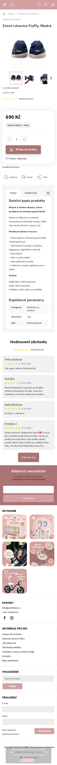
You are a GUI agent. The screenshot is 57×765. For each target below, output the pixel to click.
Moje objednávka (10, 660)
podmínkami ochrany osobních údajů (28, 479)
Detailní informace (11, 167)
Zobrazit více (28, 457)
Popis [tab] (13, 193)
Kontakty (6, 656)
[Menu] (4, 4)
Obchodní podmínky (11, 647)
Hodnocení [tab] (31, 193)
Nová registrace (9, 730)
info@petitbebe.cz (11, 608)
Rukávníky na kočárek (33, 309)
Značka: (8, 92)
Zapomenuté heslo (10, 734)
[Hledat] (45, 4)
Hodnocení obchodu (28, 342)
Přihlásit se (44, 731)
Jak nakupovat (9, 643)
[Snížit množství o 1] (9, 139)
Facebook (4, 618)
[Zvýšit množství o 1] (24, 139)
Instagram (11, 618)
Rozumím (27, 760)
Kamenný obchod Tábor (13, 638)
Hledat (12, 686)
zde (42, 755)
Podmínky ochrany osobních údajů (18, 651)
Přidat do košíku (26, 149)
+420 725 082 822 (10, 612)
